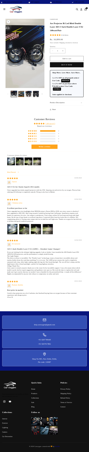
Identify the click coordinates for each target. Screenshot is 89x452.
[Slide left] (7, 94)
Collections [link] (35, 398)
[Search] (77, 9)
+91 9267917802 (44, 344)
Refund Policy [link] (65, 398)
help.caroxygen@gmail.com (44, 325)
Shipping (62, 43)
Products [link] (34, 393)
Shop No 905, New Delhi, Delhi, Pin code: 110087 (44, 360)
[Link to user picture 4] (48, 229)
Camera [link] (4, 432)
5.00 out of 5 (50, 124)
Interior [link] (4, 419)
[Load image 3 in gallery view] (28, 94)
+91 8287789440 (44, 340)
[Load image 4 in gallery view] (36, 94)
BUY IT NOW (66, 65)
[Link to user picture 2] (24, 229)
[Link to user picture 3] (36, 229)
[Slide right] (42, 94)
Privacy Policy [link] (65, 389)
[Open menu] (4, 9)
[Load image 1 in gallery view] (14, 94)
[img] (12, 178)
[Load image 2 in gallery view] (21, 94)
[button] (55, 35)
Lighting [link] (5, 427)
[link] (15, 386)
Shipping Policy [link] (65, 393)
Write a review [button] (44, 147)
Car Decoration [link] (7, 436)
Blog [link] (32, 407)
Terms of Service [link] (66, 402)
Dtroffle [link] (57, 446)
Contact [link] (63, 407)
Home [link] (33, 389)
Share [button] (54, 109)
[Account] (81, 9)
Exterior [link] (5, 423)
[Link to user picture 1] (12, 229)
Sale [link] (32, 402)
